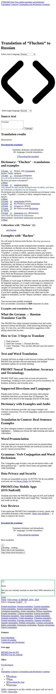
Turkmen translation (9, 618)
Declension (35, 204)
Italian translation (40, 609)
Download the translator (12, 145)
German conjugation (44, 623)
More (3, 278)
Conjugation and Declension (12, 642)
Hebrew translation (44, 611)
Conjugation (29, 4)
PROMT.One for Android (11, 655)
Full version (12, 600)
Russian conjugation (46, 625)
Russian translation (25, 606)
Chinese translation (25, 613)
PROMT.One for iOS (10, 652)
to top (3, 597)
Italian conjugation (8, 625)
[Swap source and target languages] (28, 108)
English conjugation (27, 623)
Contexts (14, 4)
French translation (8, 609)
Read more (12, 692)
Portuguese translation (10, 616)
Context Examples (8, 640)
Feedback (13, 676)
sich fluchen (11, 230)
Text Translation (7, 638)
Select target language (11, 111)
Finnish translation (8, 620)
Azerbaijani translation (10, 611)
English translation (8, 606)
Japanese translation (42, 620)
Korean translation (41, 613)
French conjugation (9, 627)
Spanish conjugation (9, 623)
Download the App (16, 682)
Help (11, 679)
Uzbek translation (25, 618)
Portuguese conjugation (27, 625)
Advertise (13, 685)
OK (2, 689)
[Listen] (4, 171)
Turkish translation (42, 616)
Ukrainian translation (42, 618)
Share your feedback (40, 513)
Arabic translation (27, 611)
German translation (41, 606)
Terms (3, 600)
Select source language (10, 54)
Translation (5, 4)
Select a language (8, 602)
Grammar (46, 4)
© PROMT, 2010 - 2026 (29, 600)
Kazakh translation (8, 613)
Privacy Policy (23, 481)
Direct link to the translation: (12, 550)
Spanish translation (24, 609)
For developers (7, 665)
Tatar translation (26, 616)
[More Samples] (4, 183)
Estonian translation (25, 620)
